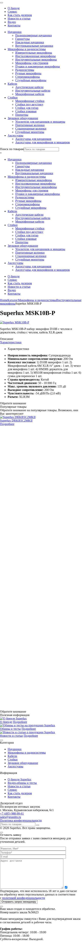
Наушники (15, 32)
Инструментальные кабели (32, 90)
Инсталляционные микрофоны (35, 56)
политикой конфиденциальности (23, 898)
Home (3, 300)
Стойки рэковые (26, 111)
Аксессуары (15, 135)
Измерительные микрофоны (33, 52)
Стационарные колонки (30, 128)
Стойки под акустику (29, 104)
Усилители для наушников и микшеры (40, 121)
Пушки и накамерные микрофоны (37, 66)
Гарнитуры (22, 38)
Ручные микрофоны (28, 73)
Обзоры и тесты (10, 728)
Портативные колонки (30, 125)
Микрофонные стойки (29, 101)
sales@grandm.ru (10, 817)
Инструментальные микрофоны (36, 59)
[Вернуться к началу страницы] (1, 740)
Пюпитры (21, 114)
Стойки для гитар (26, 107)
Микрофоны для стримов (31, 63)
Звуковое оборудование (23, 118)
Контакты (14, 25)
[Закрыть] (1, 832)
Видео (12, 22)
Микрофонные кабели (29, 94)
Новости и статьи (19, 18)
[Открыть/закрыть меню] (1, 2)
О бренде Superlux (19, 779)
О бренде (14, 8)
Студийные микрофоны (30, 80)
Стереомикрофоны (27, 76)
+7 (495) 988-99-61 (12, 813)
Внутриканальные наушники (34, 45)
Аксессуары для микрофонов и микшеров (42, 142)
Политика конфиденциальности (21, 820)
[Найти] (37, 825)
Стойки (13, 97)
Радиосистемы (24, 70)
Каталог (12, 300)
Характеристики (11, 342)
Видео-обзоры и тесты (22, 782)
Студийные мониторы (29, 132)
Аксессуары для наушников (33, 139)
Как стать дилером (20, 15)
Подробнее (7, 424)
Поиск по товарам (12, 149)
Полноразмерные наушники (33, 35)
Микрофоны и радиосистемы (27, 49)
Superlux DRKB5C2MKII (16, 420)
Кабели (12, 83)
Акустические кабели (29, 87)
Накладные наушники (29, 42)
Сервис (12, 11)
